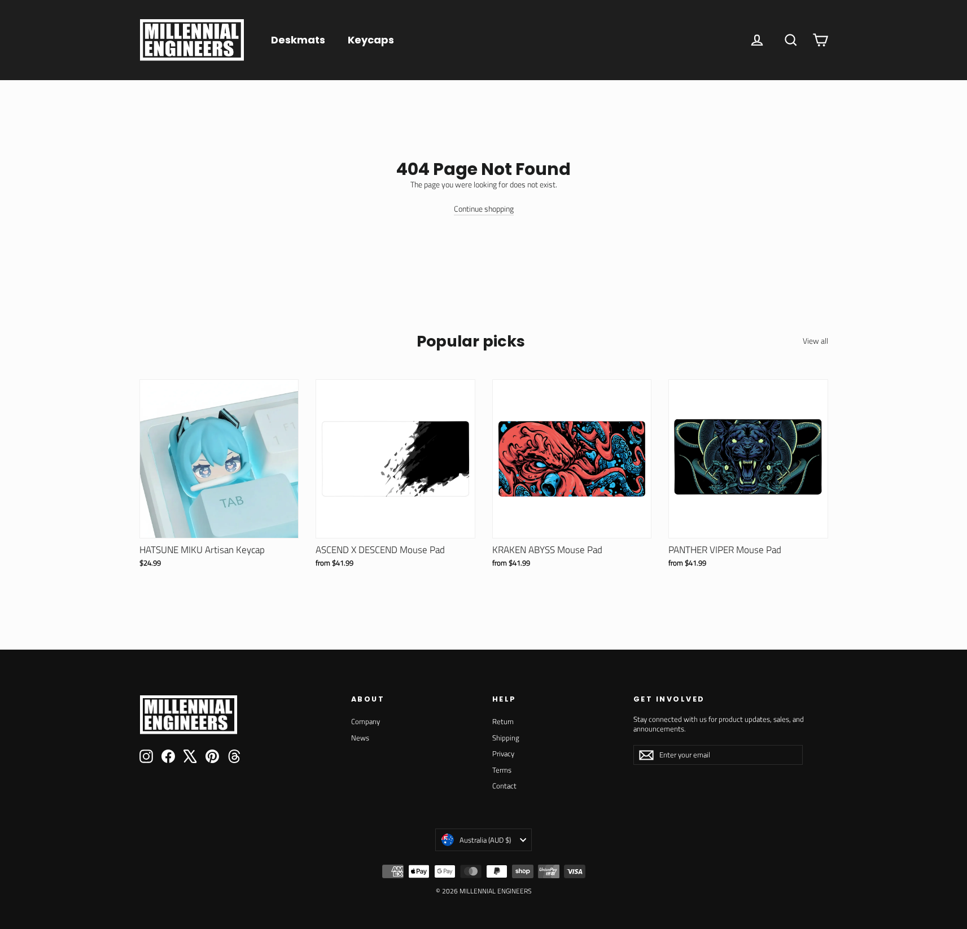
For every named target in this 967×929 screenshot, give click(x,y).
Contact (504, 785)
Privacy (503, 753)
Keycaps (371, 40)
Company (365, 721)
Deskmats (298, 40)
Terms (501, 769)
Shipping (505, 737)
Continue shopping (484, 208)
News (360, 737)
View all (815, 340)
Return (503, 721)
